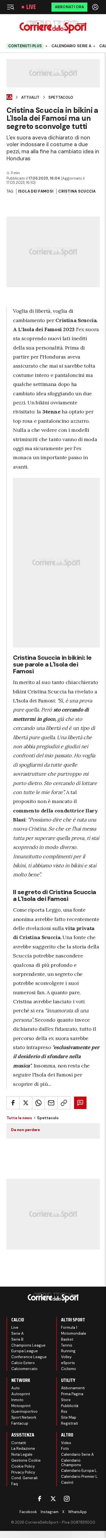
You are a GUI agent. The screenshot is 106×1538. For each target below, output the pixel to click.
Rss (64, 1411)
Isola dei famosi (35, 191)
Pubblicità (69, 1405)
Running (68, 1351)
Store (66, 1399)
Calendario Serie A (71, 46)
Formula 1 (69, 1327)
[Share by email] (51, 1103)
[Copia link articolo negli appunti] (64, 1103)
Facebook (28, 1511)
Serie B (17, 1339)
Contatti (18, 1442)
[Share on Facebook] (13, 1103)
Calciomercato (24, 1368)
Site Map (68, 1417)
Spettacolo (60, 97)
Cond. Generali (24, 1478)
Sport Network (23, 1417)
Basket (67, 1339)
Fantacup (19, 1423)
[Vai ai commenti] (80, 1103)
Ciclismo (68, 1368)
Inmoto (17, 1399)
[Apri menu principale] (10, 7)
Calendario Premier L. (79, 1476)
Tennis (66, 1345)
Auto (15, 1388)
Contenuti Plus (25, 46)
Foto (65, 1448)
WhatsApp (77, 1511)
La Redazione (23, 1448)
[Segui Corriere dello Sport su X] (53, 1498)
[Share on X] (26, 1103)
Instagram (50, 1511)
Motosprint (21, 1405)
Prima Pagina (72, 1394)
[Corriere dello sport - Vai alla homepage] (53, 27)
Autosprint (20, 1394)
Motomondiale (73, 1333)
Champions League (28, 1345)
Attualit (30, 97)
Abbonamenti (73, 1388)
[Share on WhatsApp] (38, 1103)
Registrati (69, 1423)
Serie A (17, 1333)
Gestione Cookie (26, 1460)
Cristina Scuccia (77, 191)
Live (31, 7)
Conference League (29, 1356)
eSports (68, 1362)
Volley (66, 1356)
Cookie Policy (23, 1466)
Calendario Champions (71, 1462)
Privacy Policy (23, 1472)
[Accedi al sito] (96, 7)
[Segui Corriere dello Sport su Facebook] (39, 1498)
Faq (14, 1483)
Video (66, 1442)
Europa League (24, 1351)
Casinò (67, 1482)
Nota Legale (22, 1454)
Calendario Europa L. (79, 1470)
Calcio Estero (23, 1362)
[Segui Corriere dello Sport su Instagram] (66, 1498)
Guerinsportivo (24, 1411)
